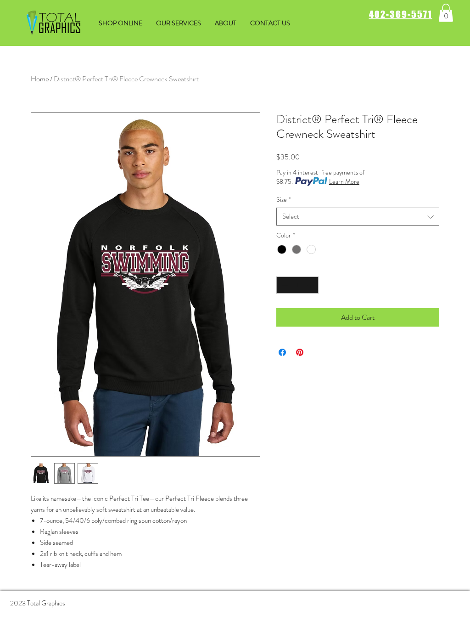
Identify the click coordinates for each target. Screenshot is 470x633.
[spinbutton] (297, 285)
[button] (445, 13)
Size (283, 199)
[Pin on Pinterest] (299, 352)
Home (40, 78)
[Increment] (311, 285)
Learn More (344, 181)
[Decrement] (283, 285)
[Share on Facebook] (282, 352)
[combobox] (357, 217)
